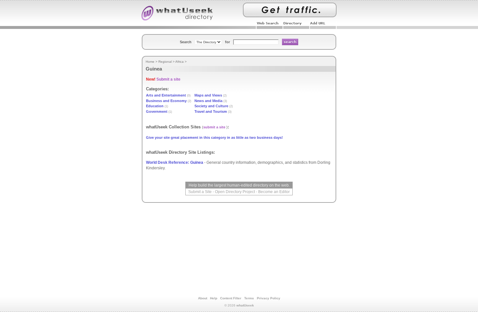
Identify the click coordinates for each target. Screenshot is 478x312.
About (202, 298)
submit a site (214, 127)
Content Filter (230, 298)
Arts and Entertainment (166, 95)
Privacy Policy (268, 298)
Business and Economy (166, 101)
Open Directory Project (235, 191)
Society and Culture (211, 106)
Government (156, 111)
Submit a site (168, 79)
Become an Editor (274, 191)
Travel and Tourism (210, 111)
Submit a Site (200, 191)
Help (213, 298)
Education (155, 106)
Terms (249, 298)
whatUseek (245, 305)
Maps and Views (208, 95)
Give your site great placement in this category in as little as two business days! (214, 137)
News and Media (208, 101)
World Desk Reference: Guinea (174, 162)
